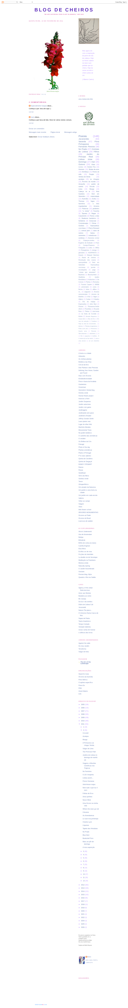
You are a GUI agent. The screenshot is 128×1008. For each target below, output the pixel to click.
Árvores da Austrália (86, 677)
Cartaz (88, 299)
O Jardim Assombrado (86, 569)
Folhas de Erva (88, 793)
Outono (82, 164)
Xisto (80, 507)
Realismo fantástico (89, 218)
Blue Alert (86, 835)
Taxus (81, 481)
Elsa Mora (82, 549)
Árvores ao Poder (85, 515)
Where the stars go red (91, 809)
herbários (82, 221)
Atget (95, 296)
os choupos (94, 179)
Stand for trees (84, 674)
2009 (83, 717)
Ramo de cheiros (89, 257)
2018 (83, 904)
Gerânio (81, 226)
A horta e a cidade (85, 353)
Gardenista (82, 384)
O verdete (82, 438)
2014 (83, 891)
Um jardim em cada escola (88, 495)
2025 (83, 924)
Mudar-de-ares (94, 169)
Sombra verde (83, 479)
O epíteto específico (86, 682)
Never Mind (87, 800)
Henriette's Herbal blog (86, 390)
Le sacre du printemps (90, 819)
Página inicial (55, 132)
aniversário (85, 287)
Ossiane (81, 571)
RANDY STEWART (85, 464)
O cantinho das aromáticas (88, 436)
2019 (83, 908)
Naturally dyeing (84, 566)
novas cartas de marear (87, 630)
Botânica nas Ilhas (85, 362)
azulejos (81, 179)
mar (93, 162)
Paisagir (81, 444)
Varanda (82, 141)
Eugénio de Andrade (86, 243)
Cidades (96, 299)
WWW (97, 284)
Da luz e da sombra (85, 602)
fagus (93, 201)
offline (95, 289)
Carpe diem (82, 319)
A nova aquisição (89, 847)
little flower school (85, 510)
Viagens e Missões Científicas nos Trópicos (89, 765)
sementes (82, 235)
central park (85, 230)
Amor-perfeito (87, 797)
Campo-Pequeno (89, 245)
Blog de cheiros (64, 9)
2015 (83, 894)
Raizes (81, 467)
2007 (83, 711)
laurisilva (82, 204)
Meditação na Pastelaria (87, 560)
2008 (83, 714)
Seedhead (82, 473)
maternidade (95, 196)
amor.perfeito (83, 262)
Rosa (89, 957)
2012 (83, 885)
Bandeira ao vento (85, 596)
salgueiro (87, 292)
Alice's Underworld (85, 531)
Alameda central (93, 238)
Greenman (82, 387)
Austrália (85, 199)
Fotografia (82, 248)
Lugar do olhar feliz (85, 424)
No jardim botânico (85, 433)
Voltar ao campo (84, 501)
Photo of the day (84, 447)
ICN (80, 694)
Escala (92, 186)
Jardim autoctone (85, 404)
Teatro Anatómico (85, 621)
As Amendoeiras (88, 815)
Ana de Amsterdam (85, 534)
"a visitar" (85, 211)
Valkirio (81, 498)
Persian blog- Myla (85, 574)
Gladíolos (82, 277)
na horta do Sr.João (88, 314)
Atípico (81, 299)
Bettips (81, 537)
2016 (83, 898)
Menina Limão (83, 563)
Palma (88, 282)
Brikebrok (82, 540)
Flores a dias (94, 216)
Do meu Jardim (84, 646)
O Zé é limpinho (88, 775)
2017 (83, 901)
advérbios (92, 333)
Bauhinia (82, 274)
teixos (80, 316)
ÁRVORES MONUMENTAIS (88, 512)
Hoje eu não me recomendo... (88, 323)
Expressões (82, 304)
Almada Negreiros (91, 316)
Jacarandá (82, 607)
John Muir (93, 304)
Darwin (81, 255)
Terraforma (82, 649)
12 (84, 881)
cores (94, 287)
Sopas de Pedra (84, 618)
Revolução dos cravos (87, 260)
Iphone (81, 326)
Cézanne (86, 812)
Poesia (83, 136)
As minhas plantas (85, 359)
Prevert (81, 306)
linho (87, 289)
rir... (80, 292)
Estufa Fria (91, 167)
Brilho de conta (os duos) (87, 543)
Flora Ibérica (83, 680)
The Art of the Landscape (85, 662)
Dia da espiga (88, 301)
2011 (83, 724)
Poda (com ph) (83, 328)
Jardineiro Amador (85, 416)
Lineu (80, 189)
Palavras (85, 208)
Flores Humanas (88, 781)
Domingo (83, 162)
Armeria (96, 206)
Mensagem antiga (70, 132)
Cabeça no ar (84, 191)
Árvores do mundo (89, 182)
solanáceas (93, 235)
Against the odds (84, 643)
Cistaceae (92, 221)
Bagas (94, 213)
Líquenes (86, 825)
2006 (83, 708)
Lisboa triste (85, 159)
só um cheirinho (94, 341)
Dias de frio (91, 319)
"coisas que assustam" (87, 272)
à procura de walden (86, 521)
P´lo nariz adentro (85, 456)
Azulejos (86, 736)
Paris (97, 243)
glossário (82, 252)
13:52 (31, 123)
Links (90, 248)
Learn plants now (84, 421)
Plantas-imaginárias (91, 326)
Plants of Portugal (85, 453)
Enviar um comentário (36, 129)
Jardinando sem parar (86, 413)
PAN (80, 688)
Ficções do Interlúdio (86, 554)
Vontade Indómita (85, 627)
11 (84, 877)
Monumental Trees (85, 430)
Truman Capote (86, 284)
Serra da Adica (84, 476)
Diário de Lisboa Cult (86, 604)
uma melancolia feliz (86, 99)
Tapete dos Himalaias (90, 828)
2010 (83, 721)
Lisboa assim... (88, 778)
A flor (88, 296)
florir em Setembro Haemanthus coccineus (89, 265)
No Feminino (87, 771)
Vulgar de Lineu (88, 748)
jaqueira (87, 336)
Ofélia (97, 248)
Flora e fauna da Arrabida (87, 381)
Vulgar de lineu (84, 652)
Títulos (87, 311)
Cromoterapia (83, 223)
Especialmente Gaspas (39, 106)
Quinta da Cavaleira (85, 458)
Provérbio (88, 309)
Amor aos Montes (85, 593)
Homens (81, 169)
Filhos (96, 152)
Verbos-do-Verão (84, 177)
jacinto (93, 267)
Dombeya (85, 172)
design (94, 250)
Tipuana (84, 213)
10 (84, 874)
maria (33, 117)
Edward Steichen (93, 255)
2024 (83, 921)
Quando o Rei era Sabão (87, 577)
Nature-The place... (85, 610)
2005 (83, 704)
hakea (92, 233)
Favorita (96, 211)
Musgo (91, 189)
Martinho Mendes (85, 427)
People (91, 174)
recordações (83, 270)
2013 (83, 888)
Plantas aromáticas (85, 450)
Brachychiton (92, 274)
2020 (83, 911)
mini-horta (95, 311)
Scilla (94, 199)
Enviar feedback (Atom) (46, 137)
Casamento (82, 216)
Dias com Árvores (85, 376)
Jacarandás (84, 139)
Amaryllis (82, 184)
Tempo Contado (84, 624)
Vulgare (81, 504)
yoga (93, 270)
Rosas (81, 470)
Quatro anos (83, 331)
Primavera (94, 328)
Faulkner (94, 321)
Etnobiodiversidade (85, 379)
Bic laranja (82, 599)
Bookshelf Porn (88, 838)
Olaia (93, 164)
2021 (83, 914)
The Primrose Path (89, 752)
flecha (81, 289)
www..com (41, 1004)
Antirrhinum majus (89, 784)
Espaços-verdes (88, 240)
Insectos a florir (84, 398)
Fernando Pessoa (87, 146)
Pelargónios (85, 250)
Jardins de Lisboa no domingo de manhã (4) (90, 757)
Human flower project (86, 396)
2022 (83, 917)
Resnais (93, 331)
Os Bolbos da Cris (85, 441)
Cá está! (86, 733)
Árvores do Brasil (85, 518)
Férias (94, 223)
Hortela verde (83, 393)
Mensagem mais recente (37, 132)
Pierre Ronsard (94, 228)
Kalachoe (91, 279)
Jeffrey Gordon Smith (86, 419)
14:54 (31, 112)
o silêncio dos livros (85, 632)
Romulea (96, 282)
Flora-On (82, 685)
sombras (82, 238)
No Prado (83, 149)
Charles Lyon (87, 822)
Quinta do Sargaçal (85, 461)
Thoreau (81, 201)
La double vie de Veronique (88, 557)
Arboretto (82, 356)
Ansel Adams (83, 691)
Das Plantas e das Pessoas (88, 368)
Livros (81, 167)
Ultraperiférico (83, 484)
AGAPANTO (92, 252)
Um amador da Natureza (87, 487)
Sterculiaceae (83, 333)
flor (82, 336)
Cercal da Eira (84, 365)
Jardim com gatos (85, 407)
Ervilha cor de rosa (85, 551)
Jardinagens (83, 410)
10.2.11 (44, 94)
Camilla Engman (84, 546)
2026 (83, 927)
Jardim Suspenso (85, 401)
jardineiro (96, 208)
